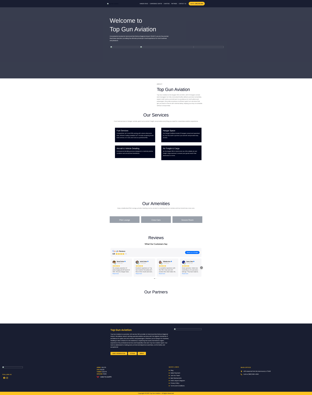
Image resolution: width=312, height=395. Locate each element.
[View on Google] (114, 262)
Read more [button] (116, 274)
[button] (197, 3)
